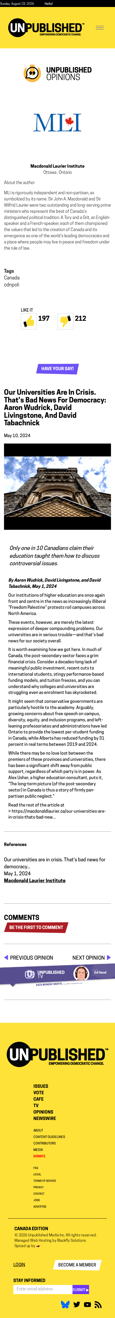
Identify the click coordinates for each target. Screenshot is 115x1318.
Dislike (65, 321)
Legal (37, 1174)
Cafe (38, 1099)
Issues (40, 1087)
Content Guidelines (49, 1137)
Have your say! (57, 369)
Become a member (77, 1265)
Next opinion (88, 958)
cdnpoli (11, 285)
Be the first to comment (36, 928)
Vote (38, 1093)
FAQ (35, 1168)
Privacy (38, 1187)
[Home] (46, 27)
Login (19, 1265)
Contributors (44, 1143)
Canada (12, 278)
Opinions (43, 1112)
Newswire (44, 1119)
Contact (38, 1194)
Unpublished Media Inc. (46, 1235)
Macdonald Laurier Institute (57, 166)
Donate (39, 1156)
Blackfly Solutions (71, 1241)
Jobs (36, 1200)
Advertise (40, 1206)
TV (36, 1106)
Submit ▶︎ (80, 1290)
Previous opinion (31, 958)
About (38, 1130)
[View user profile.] (57, 122)
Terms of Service (44, 1181)
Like (29, 321)
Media (38, 1150)
